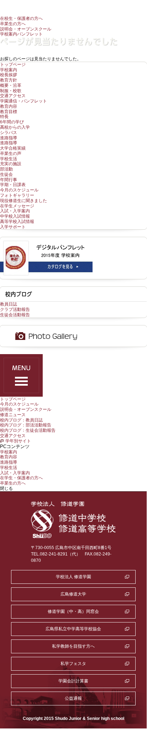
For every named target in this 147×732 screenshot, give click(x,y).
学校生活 (8, 158)
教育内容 (8, 106)
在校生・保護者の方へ (21, 18)
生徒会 (6, 174)
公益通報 (73, 698)
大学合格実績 (13, 148)
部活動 (6, 169)
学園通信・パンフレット (23, 101)
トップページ (13, 64)
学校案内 (8, 69)
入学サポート (13, 226)
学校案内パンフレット (21, 34)
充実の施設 (10, 163)
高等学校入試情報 (17, 221)
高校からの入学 (15, 127)
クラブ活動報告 (15, 309)
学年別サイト (18, 440)
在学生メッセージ (17, 205)
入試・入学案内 (15, 210)
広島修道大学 (73, 594)
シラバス (8, 132)
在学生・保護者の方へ (21, 477)
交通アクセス (13, 95)
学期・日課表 (13, 184)
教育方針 (8, 80)
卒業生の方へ (13, 23)
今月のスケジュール (19, 190)
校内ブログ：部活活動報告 (25, 425)
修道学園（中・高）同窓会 (73, 611)
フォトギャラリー (17, 195)
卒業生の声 (10, 153)
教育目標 (8, 111)
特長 (4, 116)
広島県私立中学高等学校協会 (73, 628)
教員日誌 (8, 304)
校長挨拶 (8, 74)
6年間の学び (12, 121)
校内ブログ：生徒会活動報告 (28, 430)
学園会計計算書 (73, 680)
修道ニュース (13, 414)
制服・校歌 (10, 90)
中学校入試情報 (15, 216)
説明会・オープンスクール (25, 29)
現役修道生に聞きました (23, 200)
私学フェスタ (73, 663)
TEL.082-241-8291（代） (55, 554)
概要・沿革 (10, 85)
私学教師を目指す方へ (73, 646)
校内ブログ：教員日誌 (21, 420)
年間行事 (8, 179)
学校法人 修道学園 (73, 576)
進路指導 (8, 137)
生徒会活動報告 (15, 314)
